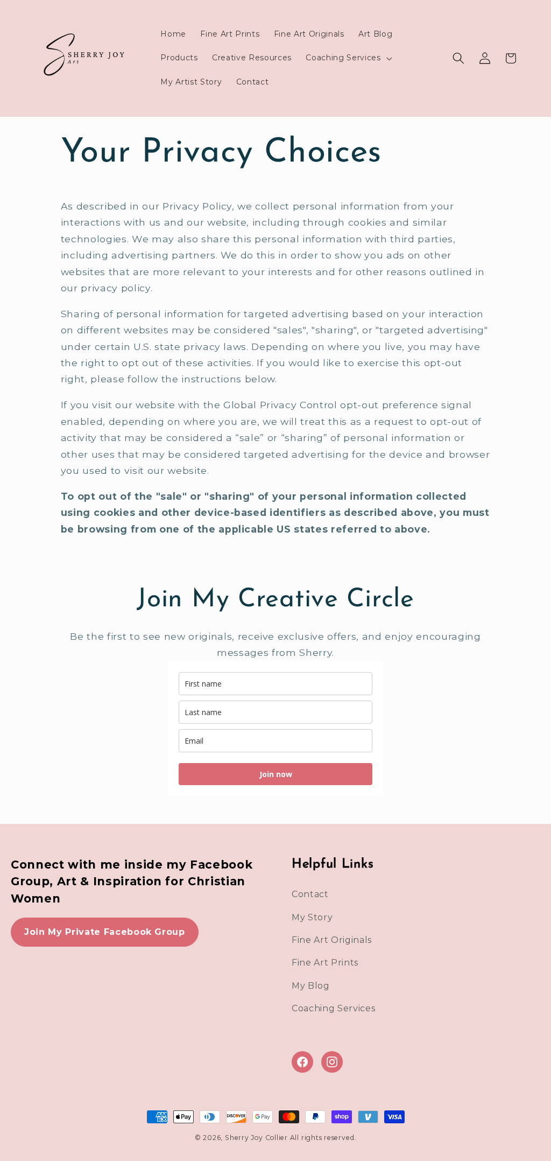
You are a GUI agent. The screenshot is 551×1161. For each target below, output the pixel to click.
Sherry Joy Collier (256, 1138)
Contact (310, 894)
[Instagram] (332, 1062)
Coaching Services (333, 1008)
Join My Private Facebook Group (104, 932)
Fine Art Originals (332, 940)
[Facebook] (302, 1062)
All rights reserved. (323, 1138)
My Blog (311, 986)
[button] (348, 58)
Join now (275, 774)
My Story (312, 917)
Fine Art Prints (325, 962)
